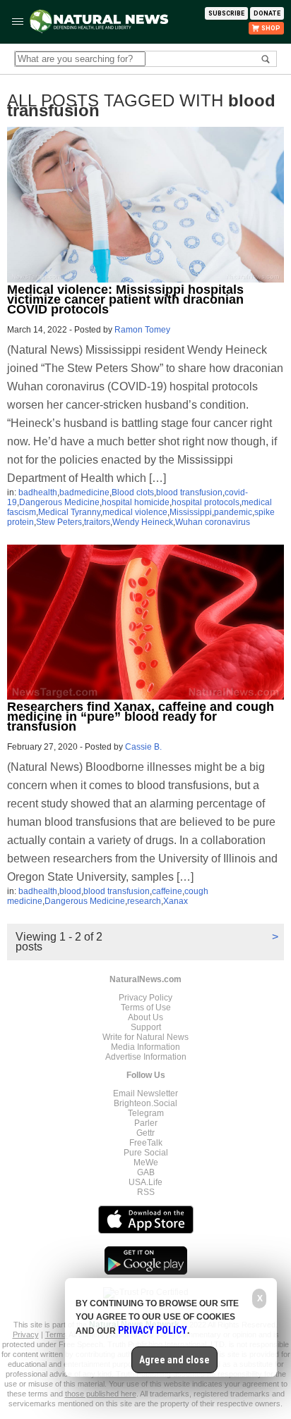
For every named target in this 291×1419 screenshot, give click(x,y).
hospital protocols (205, 502)
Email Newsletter (145, 1093)
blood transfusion (189, 492)
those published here (100, 1393)
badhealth (37, 492)
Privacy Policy (145, 998)
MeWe (145, 1162)
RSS (146, 1192)
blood (70, 891)
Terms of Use (146, 1007)
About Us (145, 1017)
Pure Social (146, 1153)
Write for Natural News (145, 1037)
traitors (97, 522)
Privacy (26, 1334)
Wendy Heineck (142, 522)
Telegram (146, 1113)
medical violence (134, 512)
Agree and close (174, 1359)
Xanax (175, 901)
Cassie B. (143, 747)
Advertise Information (145, 1057)
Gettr (145, 1133)
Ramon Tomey (142, 330)
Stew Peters (59, 522)
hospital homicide (136, 502)
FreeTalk (145, 1143)
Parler (146, 1123)
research (144, 901)
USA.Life (145, 1182)
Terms (57, 1334)
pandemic (233, 512)
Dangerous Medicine (59, 502)
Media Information (145, 1047)
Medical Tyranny (69, 512)
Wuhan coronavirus (212, 522)
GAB (146, 1172)
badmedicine (84, 492)
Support (146, 1027)
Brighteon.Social (145, 1103)
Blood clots (133, 492)
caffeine (167, 891)
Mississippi (191, 512)
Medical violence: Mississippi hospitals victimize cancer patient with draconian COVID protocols (125, 299)
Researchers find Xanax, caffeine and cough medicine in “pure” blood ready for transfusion (140, 716)
